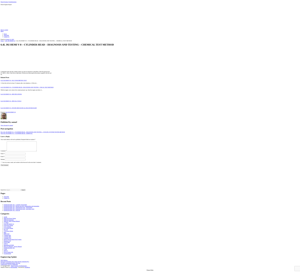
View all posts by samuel (7, 125)
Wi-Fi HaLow (4, 260)
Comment (3, 151)
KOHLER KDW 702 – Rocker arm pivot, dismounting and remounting (21, 206)
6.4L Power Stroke (8, 225)
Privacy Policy (150, 270)
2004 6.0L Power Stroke (10, 218)
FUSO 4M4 (7, 242)
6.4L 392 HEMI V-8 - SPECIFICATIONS (11, 94)
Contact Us (6, 36)
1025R (5, 217)
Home (5, 34)
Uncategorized (7, 253)
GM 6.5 (6, 243)
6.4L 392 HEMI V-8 (10, 41)
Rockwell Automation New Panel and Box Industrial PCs (15, 261)
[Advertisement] (150, 17)
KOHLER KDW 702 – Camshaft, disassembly (15, 204)
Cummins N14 (7, 238)
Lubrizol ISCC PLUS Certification (9, 264)
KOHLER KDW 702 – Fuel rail (12, 210)
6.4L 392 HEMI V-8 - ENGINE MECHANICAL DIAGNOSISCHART (19, 108)
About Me (6, 35)
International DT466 (9, 245)
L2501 (5, 249)
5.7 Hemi (6, 222)
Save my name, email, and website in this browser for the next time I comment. (21, 162)
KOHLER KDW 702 (9, 248)
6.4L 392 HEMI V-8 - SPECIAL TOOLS (11, 101)
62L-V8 (6, 229)
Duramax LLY (7, 241)
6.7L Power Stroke (8, 228)
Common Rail (7, 235)
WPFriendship (13, 267)
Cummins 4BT (7, 236)
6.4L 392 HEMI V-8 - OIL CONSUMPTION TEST (14, 80)
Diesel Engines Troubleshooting (8, 2)
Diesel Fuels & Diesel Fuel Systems (12, 239)
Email (2, 156)
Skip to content (4, 30)
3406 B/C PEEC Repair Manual (12, 221)
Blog (5, 232)
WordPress (27, 267)
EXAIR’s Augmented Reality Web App (10, 263)
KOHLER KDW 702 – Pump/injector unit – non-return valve (19, 209)
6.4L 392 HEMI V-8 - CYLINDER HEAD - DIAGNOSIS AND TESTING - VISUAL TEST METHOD (27, 87)
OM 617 (6, 250)
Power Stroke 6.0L (8, 252)
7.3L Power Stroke (8, 231)
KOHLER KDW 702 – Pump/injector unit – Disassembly (18, 207)
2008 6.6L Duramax (9, 219)
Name (3, 153)
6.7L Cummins (7, 227)
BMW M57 (7, 234)
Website (3, 159)
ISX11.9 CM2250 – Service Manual (13, 246)
